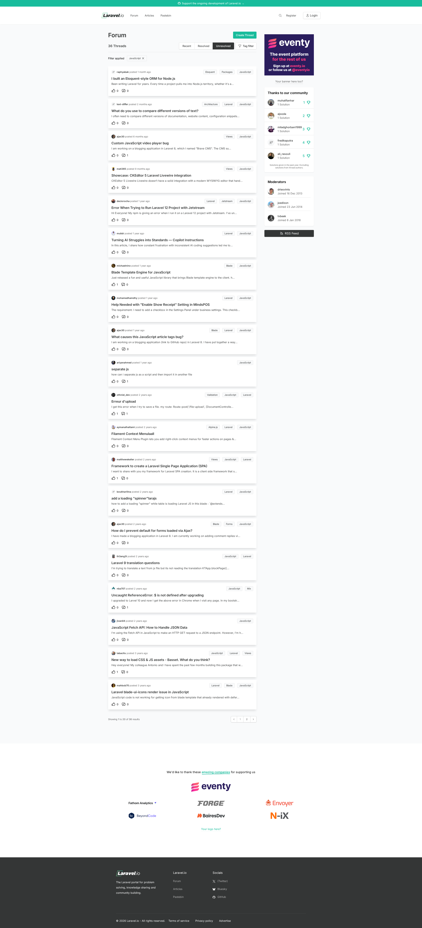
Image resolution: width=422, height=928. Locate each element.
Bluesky (222, 889)
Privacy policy (204, 920)
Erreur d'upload (123, 401)
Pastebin (166, 15)
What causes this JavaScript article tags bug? (147, 337)
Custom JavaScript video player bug (140, 143)
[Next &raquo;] (253, 719)
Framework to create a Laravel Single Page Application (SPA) (159, 466)
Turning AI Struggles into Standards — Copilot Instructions (157, 240)
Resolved (203, 46)
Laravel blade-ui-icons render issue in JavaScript (150, 692)
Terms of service (179, 920)
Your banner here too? (289, 81)
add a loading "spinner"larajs (134, 498)
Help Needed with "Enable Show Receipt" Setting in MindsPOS (160, 305)
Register (291, 15)
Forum (134, 15)
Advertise (225, 920)
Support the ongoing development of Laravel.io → (213, 3)
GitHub (221, 897)
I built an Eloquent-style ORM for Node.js (143, 79)
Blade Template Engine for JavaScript (140, 272)
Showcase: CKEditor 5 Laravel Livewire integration (151, 175)
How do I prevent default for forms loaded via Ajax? (151, 531)
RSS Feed (292, 233)
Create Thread (245, 35)
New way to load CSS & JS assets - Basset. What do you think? (160, 660)
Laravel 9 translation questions (135, 563)
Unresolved (223, 46)
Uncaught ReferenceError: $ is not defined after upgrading (157, 595)
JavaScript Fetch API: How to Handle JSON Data (149, 627)
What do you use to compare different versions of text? (154, 111)
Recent (186, 46)
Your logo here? (211, 829)
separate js (120, 369)
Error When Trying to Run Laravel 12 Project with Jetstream (158, 208)
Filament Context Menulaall (132, 434)
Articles (149, 15)
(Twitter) (222, 881)
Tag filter (248, 46)
